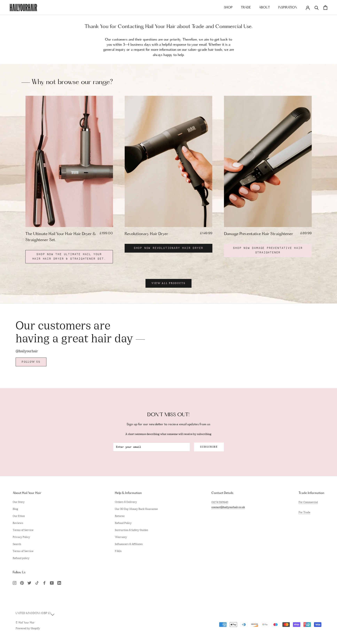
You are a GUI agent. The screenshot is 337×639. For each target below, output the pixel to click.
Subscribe (209, 447)
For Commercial (308, 502)
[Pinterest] (22, 582)
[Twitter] (29, 582)
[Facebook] (44, 582)
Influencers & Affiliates (129, 544)
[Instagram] (14, 582)
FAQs (118, 551)
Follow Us (31, 361)
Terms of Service (23, 530)
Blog (15, 508)
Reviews (18, 523)
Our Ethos (19, 515)
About (264, 7)
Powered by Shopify (28, 628)
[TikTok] (37, 582)
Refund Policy (123, 523)
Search (17, 544)
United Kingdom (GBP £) (33, 613)
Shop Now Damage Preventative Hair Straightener (267, 250)
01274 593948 (219, 502)
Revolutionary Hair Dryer (146, 234)
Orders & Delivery (126, 501)
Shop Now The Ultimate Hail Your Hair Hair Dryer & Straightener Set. (69, 256)
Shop (228, 7)
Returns (120, 515)
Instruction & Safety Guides (131, 530)
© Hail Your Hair (25, 623)
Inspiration (287, 7)
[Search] (317, 7)
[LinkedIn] (59, 582)
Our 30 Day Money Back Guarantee (136, 508)
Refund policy (21, 558)
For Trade (304, 512)
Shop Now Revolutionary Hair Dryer (168, 248)
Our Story (19, 501)
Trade (246, 7)
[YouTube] (52, 582)
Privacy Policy (21, 537)
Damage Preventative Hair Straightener (258, 234)
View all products (168, 283)
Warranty (121, 537)
